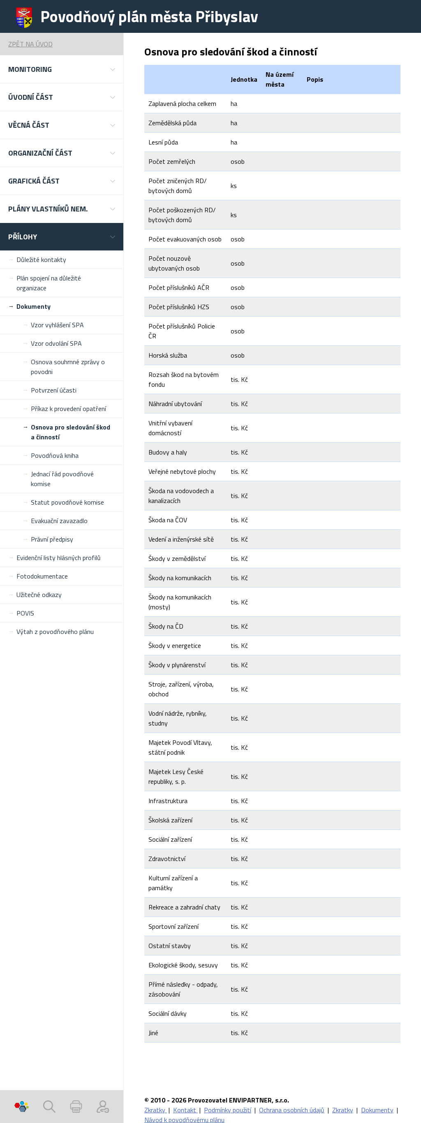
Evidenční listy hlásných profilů (58, 558)
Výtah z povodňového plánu (55, 631)
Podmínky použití (227, 1110)
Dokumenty (33, 306)
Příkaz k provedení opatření (68, 408)
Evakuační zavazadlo (59, 521)
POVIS (25, 613)
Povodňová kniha (55, 455)
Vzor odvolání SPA (56, 343)
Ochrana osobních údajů (291, 1110)
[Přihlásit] (103, 1106)
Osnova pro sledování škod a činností (70, 432)
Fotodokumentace (42, 576)
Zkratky (155, 1110)
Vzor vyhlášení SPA (57, 325)
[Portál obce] (21, 1106)
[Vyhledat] (49, 1106)
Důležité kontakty (41, 259)
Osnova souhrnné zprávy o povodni (68, 367)
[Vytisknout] (76, 1106)
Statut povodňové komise (67, 502)
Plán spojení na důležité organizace (48, 283)
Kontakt (185, 1110)
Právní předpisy (52, 539)
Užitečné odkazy (39, 594)
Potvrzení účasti (53, 390)
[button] (61, 69)
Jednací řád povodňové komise (62, 479)
